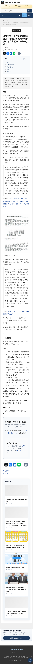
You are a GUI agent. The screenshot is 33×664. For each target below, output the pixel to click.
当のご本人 (10, 71)
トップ (4, 15)
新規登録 (18, 450)
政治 (24, 15)
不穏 (8, 62)
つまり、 (9, 69)
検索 (29, 11)
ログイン (23, 446)
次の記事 (6, 473)
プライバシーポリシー (17, 653)
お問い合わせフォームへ (16, 638)
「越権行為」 (10, 67)
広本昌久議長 (10, 64)
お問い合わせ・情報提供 (16, 649)
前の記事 (6, 471)
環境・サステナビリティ (14, 49)
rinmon (6, 47)
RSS (25, 653)
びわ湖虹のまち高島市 (18, 660)
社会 (19, 15)
